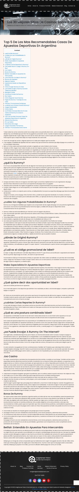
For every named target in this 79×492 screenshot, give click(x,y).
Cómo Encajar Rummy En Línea (14, 87)
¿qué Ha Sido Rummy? (11, 53)
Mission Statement (57, 6)
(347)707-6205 (39, 475)
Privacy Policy (64, 466)
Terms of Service (52, 468)
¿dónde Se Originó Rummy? (13, 59)
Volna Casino (9, 109)
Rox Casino (8, 96)
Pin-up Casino (9, 122)
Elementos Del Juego (11, 124)
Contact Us (71, 6)
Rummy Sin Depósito (11, 79)
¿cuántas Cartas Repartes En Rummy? (16, 64)
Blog (65, 6)
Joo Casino (8, 70)
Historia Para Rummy (11, 120)
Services (40, 468)
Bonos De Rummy (10, 72)
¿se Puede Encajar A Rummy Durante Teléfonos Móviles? (16, 89)
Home (29, 6)
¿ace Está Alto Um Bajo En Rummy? (15, 77)
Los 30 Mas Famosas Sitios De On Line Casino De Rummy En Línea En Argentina (16, 112)
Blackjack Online (10, 92)
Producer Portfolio (44, 6)
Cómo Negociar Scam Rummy (14, 98)
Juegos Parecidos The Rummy (14, 126)
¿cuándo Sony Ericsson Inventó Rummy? (17, 105)
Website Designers (65, 487)
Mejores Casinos (10, 81)
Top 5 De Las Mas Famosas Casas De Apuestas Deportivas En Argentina (16, 117)
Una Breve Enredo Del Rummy (14, 94)
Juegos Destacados (11, 107)
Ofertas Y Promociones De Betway (15, 103)
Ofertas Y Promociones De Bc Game (16, 127)
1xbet (15, 173)
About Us (35, 6)
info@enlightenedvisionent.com (39, 472)
